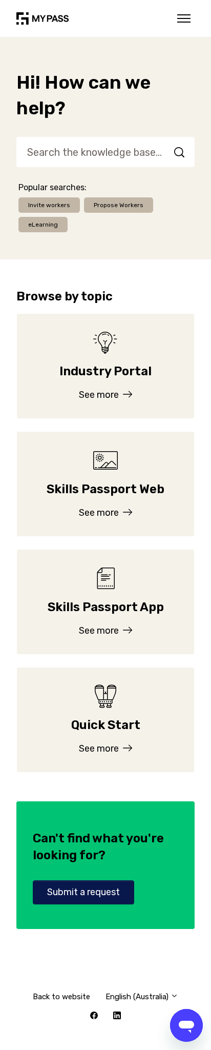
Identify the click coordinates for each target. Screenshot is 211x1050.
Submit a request (83, 892)
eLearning (43, 224)
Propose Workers (118, 205)
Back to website (61, 996)
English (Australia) (138, 996)
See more (100, 394)
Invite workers (49, 205)
